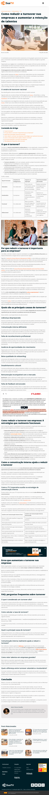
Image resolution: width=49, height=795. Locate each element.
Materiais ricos (29, 769)
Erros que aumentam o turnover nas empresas (15, 139)
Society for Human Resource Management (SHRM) (19, 258)
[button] (43, 3)
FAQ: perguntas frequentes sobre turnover (14, 141)
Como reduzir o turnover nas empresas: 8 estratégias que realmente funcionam (23, 136)
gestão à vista (27, 500)
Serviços (16, 773)
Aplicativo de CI (17, 771)
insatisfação (4, 98)
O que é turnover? (8, 131)
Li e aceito (5, 792)
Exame (31, 95)
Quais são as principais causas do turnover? (14, 134)
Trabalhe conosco (6, 767)
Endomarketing (15, 11)
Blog (27, 767)
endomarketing (23, 503)
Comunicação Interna (5, 11)
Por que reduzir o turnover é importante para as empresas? (18, 132)
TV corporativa (17, 767)
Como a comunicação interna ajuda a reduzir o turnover (17, 137)
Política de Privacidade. (13, 793)
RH (20, 11)
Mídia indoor (17, 769)
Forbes (3, 102)
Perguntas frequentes (17, 777)
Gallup (16, 74)
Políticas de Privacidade (29, 773)
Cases (3, 774)
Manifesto (4, 771)
